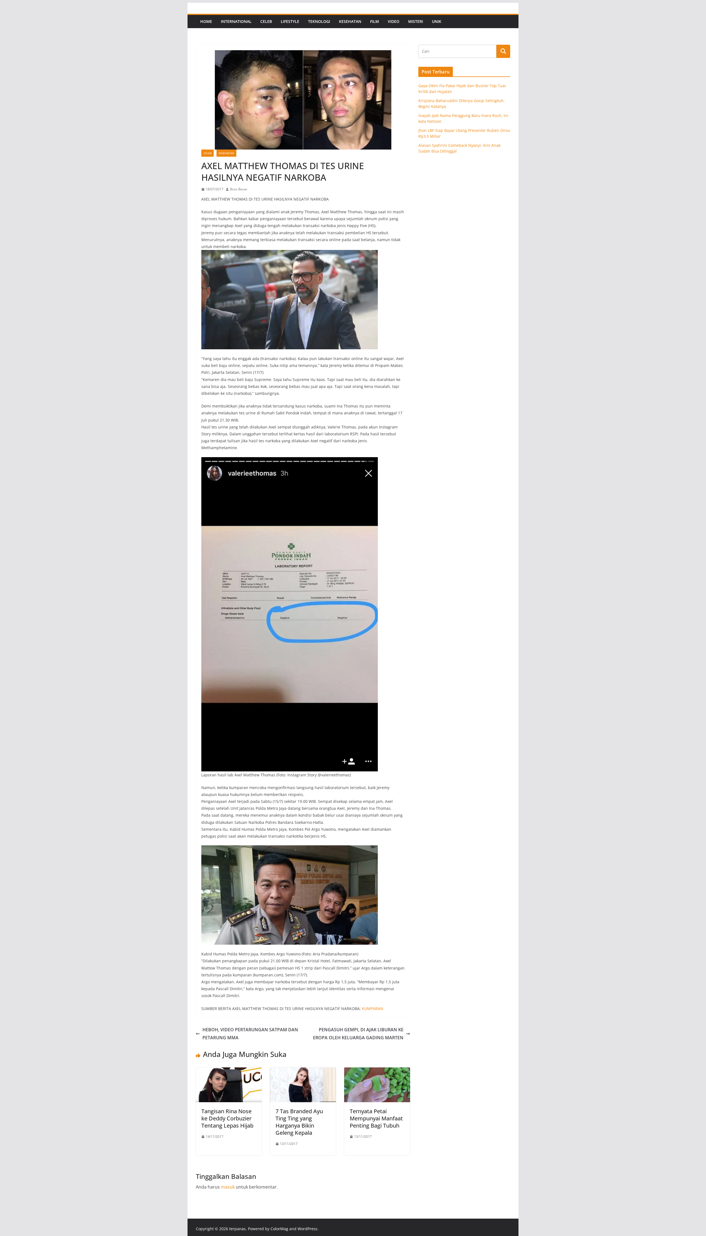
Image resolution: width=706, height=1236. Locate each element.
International (236, 21)
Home (206, 21)
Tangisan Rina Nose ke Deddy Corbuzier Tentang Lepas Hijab (227, 1118)
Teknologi (319, 21)
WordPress (307, 1228)
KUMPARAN (372, 1008)
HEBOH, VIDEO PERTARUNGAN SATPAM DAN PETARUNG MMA (250, 1034)
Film (374, 21)
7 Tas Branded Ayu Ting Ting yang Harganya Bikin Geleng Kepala (299, 1121)
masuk (228, 1187)
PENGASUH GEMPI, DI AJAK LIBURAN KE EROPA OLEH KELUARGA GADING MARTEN (358, 1034)
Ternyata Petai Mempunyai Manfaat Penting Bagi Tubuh (376, 1118)
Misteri (415, 21)
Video (393, 21)
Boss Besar (238, 189)
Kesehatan (350, 21)
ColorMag (279, 1228)
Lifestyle (290, 21)
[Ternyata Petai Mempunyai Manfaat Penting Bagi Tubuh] (377, 1071)
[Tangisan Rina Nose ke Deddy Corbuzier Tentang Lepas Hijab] (229, 1071)
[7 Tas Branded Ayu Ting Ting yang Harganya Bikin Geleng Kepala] (303, 1071)
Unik (436, 21)
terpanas (237, 1228)
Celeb (266, 21)
